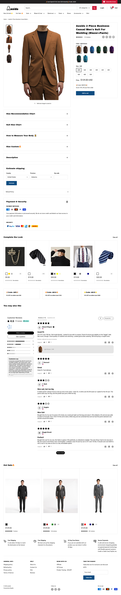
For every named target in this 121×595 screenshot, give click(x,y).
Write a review (20, 333)
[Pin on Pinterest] (106, 37)
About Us (33, 564)
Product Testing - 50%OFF (64, 570)
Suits (27, 13)
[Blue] (92, 49)
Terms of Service (9, 573)
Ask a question (20, 337)
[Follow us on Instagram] (55, 589)
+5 (20, 273)
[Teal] (79, 59)
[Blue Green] (85, 59)
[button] (20, 341)
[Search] (94, 8)
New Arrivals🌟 (8, 13)
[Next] (117, 261)
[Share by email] (113, 37)
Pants (60, 13)
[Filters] (100, 318)
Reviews (32, 573)
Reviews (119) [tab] (42, 317)
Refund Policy (10, 192)
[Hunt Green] (105, 49)
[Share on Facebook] (103, 37)
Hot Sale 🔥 (19, 13)
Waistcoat (51, 13)
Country (8, 173)
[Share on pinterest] (113, 342)
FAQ (31, 570)
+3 (111, 273)
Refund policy (8, 567)
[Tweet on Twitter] (110, 37)
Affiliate (59, 564)
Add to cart (85, 93)
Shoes (69, 13)
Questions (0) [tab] (51, 317)
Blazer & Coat (38, 13)
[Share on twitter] (109, 343)
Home (5, 19)
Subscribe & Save (111, 1)
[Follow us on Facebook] (52, 589)
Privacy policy (8, 570)
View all (115, 237)
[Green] (98, 49)
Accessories (77, 13)
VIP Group (60, 567)
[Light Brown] (79, 49)
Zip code (56, 173)
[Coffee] (85, 49)
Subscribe (89, 577)
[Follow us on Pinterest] (59, 589)
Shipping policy (8, 564)
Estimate (11, 183)
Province (32, 173)
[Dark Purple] (112, 49)
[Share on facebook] (105, 342)
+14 (43, 273)
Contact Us (33, 567)
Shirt (87, 13)
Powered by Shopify (8, 588)
